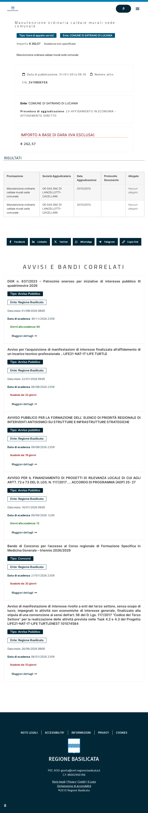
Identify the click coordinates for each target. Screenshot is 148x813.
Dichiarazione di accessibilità (74, 786)
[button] (138, 9)
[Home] (12, 8)
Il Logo (92, 781)
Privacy (71, 781)
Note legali (58, 781)
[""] (123, 9)
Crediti (82, 781)
